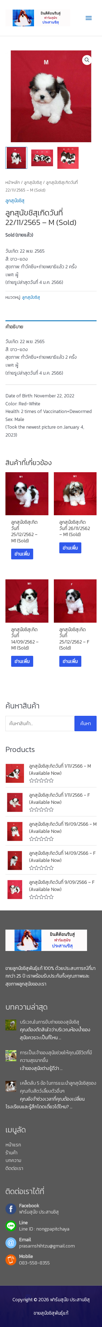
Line (23, 1223)
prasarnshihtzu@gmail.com (47, 1246)
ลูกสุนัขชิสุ (33, 182)
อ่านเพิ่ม (22, 553)
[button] (87, 60)
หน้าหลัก (12, 182)
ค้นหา (85, 723)
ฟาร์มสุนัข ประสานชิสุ (39, 1212)
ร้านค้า (11, 1152)
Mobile (26, 1256)
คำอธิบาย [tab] (14, 326)
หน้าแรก (13, 1144)
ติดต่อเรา (14, 1168)
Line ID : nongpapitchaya (44, 1229)
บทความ (13, 1160)
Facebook (29, 1206)
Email (25, 1240)
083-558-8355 (34, 1263)
